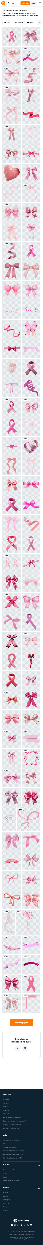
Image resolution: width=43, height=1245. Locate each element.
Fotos (32, 23)
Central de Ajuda (8, 1170)
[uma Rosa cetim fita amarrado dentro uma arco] (31, 173)
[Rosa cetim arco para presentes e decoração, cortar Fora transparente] (11, 153)
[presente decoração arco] (31, 899)
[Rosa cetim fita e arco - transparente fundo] (11, 348)
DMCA (5, 1143)
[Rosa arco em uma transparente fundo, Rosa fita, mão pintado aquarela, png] (31, 270)
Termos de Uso (14, 1237)
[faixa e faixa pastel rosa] (31, 738)
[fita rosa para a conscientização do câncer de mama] (11, 426)
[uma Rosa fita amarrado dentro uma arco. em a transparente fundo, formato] (31, 563)
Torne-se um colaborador (11, 1181)
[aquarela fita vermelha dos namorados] (11, 899)
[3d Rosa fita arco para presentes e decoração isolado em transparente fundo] (11, 983)
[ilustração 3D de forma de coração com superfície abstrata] (11, 173)
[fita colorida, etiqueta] (31, 945)
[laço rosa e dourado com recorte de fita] (31, 329)
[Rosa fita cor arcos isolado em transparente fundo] (11, 270)
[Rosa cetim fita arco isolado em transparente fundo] (31, 212)
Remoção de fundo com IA (12, 1125)
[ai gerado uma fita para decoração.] (31, 719)
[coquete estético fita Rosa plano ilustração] (11, 114)
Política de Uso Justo (21, 1239)
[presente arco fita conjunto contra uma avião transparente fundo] (11, 758)
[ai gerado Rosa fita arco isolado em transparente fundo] (31, 95)
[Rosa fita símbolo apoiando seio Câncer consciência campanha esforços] (11, 407)
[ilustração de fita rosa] (11, 329)
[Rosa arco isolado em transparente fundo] (31, 36)
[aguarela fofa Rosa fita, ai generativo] (11, 212)
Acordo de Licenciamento (11, 1140)
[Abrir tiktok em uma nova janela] (25, 1225)
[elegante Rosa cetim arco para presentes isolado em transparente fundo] (11, 797)
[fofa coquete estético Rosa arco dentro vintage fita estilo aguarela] (31, 602)
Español (5, 1196)
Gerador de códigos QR (11, 1128)
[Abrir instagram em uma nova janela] (15, 1225)
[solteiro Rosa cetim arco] (31, 797)
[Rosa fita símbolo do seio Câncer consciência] (31, 368)
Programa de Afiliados (10, 1147)
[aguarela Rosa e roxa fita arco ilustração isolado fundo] (9, 819)
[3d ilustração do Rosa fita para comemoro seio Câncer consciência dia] (31, 543)
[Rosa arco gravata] (11, 841)
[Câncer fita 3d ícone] (11, 660)
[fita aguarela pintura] (31, 699)
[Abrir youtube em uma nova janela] (31, 1225)
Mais (4, 1210)
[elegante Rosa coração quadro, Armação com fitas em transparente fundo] (31, 758)
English (5, 1192)
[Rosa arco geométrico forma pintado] (28, 819)
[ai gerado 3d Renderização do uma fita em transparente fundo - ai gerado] (11, 602)
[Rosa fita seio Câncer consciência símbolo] (31, 56)
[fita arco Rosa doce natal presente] (31, 192)
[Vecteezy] (3, 3)
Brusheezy (6, 1099)
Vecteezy (6, 1103)
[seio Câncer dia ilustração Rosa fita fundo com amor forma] (31, 504)
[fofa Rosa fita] (31, 582)
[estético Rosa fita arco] (31, 465)
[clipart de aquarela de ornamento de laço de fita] (8, 922)
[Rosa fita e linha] (11, 36)
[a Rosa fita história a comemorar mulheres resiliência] (11, 485)
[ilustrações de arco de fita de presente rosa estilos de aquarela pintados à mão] (11, 231)
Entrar (33, 3)
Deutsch (6, 1203)
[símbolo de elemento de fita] (31, 114)
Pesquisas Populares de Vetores (13, 1151)
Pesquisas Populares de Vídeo (13, 1158)
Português (6, 1200)
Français (6, 1207)
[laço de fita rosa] (11, 621)
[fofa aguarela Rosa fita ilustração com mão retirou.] (11, 524)
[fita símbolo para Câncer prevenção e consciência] (31, 621)
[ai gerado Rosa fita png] (31, 290)
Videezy (5, 1107)
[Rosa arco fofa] (31, 860)
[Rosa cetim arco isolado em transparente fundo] (31, 777)
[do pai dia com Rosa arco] (31, 841)
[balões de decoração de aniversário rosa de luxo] (11, 368)
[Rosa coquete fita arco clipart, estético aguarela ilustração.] (11, 290)
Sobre (5, 1177)
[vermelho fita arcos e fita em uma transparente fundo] (31, 153)
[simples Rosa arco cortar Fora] (11, 719)
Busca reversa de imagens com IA (14, 1121)
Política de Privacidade (27, 1237)
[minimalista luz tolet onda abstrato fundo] (11, 945)
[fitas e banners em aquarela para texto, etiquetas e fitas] (11, 860)
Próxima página (21, 1023)
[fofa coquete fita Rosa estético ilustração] (28, 922)
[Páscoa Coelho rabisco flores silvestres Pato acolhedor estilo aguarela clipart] (11, 880)
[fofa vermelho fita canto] (31, 1003)
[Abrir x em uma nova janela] (28, 1225)
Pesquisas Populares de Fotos (13, 1154)
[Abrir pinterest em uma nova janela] (21, 1225)
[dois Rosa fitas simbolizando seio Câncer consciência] (11, 563)
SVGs (8, 23)
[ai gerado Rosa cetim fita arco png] (11, 738)
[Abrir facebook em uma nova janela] (12, 1225)
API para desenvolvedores (12, 1117)
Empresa (6, 1110)
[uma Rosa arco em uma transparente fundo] (11, 699)
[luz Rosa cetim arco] (11, 95)
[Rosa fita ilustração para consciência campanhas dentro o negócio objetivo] (11, 504)
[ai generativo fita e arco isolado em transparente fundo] (31, 880)
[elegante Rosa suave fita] (11, 251)
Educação (6, 1114)
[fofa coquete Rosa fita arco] (31, 426)
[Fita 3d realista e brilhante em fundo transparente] (31, 964)
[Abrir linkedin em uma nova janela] (18, 1225)
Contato (5, 1173)
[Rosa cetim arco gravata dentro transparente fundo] (31, 680)
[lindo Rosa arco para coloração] (31, 134)
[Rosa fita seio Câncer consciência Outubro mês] (31, 387)
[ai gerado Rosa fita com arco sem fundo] (31, 485)
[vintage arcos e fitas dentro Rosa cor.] (31, 641)
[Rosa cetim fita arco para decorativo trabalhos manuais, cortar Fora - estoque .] (11, 582)
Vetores (20, 23)
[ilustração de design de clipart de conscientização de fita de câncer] (31, 983)
